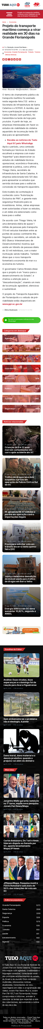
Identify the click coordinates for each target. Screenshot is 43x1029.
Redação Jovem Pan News (16, 47)
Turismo (37, 52)
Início (4, 22)
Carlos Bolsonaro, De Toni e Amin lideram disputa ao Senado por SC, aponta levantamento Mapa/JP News (21, 844)
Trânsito (31, 52)
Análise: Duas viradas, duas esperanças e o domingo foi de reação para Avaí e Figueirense (20, 682)
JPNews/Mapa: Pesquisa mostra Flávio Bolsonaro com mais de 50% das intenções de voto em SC (21, 887)
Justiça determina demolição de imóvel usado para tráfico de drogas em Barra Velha (20, 579)
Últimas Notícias (10, 55)
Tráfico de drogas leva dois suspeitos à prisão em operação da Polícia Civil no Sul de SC (21, 481)
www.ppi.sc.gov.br (12, 304)
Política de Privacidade (21, 1026)
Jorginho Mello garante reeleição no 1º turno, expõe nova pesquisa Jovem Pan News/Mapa (21, 803)
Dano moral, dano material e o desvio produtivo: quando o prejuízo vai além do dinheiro (19, 758)
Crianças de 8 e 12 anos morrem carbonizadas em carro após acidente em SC (19, 450)
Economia (12, 22)
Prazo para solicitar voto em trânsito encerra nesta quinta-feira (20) (21, 546)
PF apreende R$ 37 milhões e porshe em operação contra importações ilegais (20, 514)
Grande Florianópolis (19, 52)
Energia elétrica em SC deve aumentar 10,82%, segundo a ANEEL (20, 611)
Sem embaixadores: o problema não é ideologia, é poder (20, 720)
